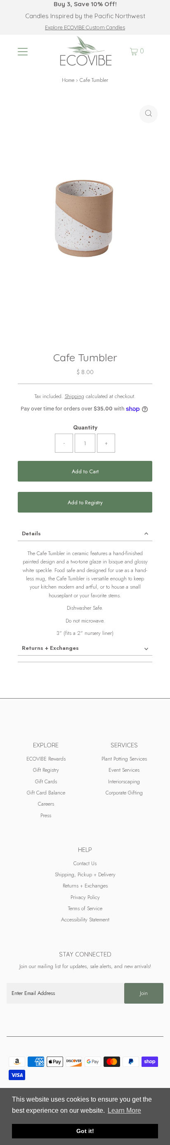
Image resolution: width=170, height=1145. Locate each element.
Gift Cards (46, 781)
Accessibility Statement (85, 919)
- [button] (64, 443)
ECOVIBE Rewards (46, 759)
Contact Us (85, 863)
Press (45, 815)
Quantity (85, 427)
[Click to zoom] (148, 114)
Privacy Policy (85, 897)
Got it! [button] (85, 1131)
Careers (46, 804)
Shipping (74, 396)
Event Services (124, 770)
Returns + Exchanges (50, 648)
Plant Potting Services (124, 759)
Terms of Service (85, 908)
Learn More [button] (124, 1110)
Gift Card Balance (46, 793)
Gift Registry (46, 770)
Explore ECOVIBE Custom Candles (85, 27)
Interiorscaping (124, 781)
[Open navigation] (22, 51)
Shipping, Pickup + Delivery (85, 874)
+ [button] (106, 443)
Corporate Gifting (124, 793)
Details (31, 533)
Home (68, 80)
